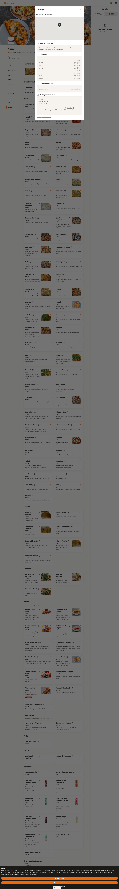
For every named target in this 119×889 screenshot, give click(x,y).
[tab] (39, 14)
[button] (80, 10)
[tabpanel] (59, 67)
